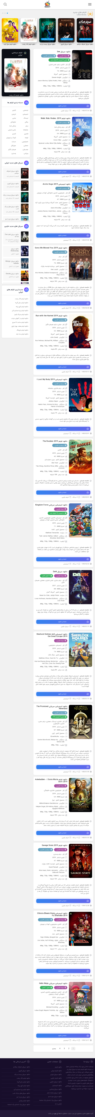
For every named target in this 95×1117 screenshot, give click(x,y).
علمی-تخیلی (12, 130)
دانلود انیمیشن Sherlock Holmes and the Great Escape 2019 (51, 635)
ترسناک (26, 118)
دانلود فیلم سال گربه (21, 303)
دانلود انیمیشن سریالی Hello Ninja (53, 983)
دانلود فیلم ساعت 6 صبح (20, 322)
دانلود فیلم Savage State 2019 (54, 845)
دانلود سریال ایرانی (56, 1074)
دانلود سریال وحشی (55, 1089)
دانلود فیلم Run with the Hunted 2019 (51, 316)
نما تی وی (57, 1114)
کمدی (14, 134)
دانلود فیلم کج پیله (22, 307)
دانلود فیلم (84, 1069)
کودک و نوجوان (11, 138)
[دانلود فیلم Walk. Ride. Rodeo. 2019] (82, 131)
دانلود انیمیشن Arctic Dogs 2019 (56, 184)
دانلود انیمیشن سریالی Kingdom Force (51, 505)
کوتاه (26, 138)
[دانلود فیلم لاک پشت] (16, 75)
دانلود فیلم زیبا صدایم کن (20, 311)
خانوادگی (13, 122)
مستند (14, 142)
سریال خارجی (65, 111)
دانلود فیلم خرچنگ (22, 330)
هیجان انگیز (12, 150)
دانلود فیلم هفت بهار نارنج (20, 326)
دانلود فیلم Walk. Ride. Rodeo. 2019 (55, 118)
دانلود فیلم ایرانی (56, 1071)
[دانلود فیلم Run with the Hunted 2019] (80, 331)
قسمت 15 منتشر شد (47, 39)
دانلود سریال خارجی (56, 1082)
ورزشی (26, 153)
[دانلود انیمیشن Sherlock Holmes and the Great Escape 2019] (80, 650)
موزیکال (13, 146)
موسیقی (25, 150)
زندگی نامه (12, 126)
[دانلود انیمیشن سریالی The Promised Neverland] (80, 722)
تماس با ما (58, 1104)
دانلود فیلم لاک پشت (21, 299)
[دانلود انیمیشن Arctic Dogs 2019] (82, 197)
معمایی (26, 146)
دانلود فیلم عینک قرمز (21, 314)
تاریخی (14, 114)
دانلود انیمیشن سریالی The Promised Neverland (51, 707)
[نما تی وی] (47, 4)
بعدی (54, 1049)
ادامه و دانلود (62, 106)
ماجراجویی (25, 142)
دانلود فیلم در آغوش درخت (19, 318)
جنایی (14, 118)
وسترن (13, 153)
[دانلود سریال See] (82, 65)
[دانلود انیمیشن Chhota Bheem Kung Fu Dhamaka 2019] (80, 929)
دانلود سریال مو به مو (55, 1097)
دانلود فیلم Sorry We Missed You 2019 (51, 248)
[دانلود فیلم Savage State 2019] (80, 861)
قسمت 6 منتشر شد (67, 39)
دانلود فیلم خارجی (56, 1078)
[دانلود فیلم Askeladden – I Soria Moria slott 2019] (80, 795)
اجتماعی (25, 110)
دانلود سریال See (63, 51)
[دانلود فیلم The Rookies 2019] (80, 457)
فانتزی (26, 134)
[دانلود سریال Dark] (80, 587)
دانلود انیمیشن (57, 1086)
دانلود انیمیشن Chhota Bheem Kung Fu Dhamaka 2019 (52, 914)
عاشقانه (25, 130)
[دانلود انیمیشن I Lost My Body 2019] (80, 395)
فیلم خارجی (65, 176)
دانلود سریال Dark (60, 571)
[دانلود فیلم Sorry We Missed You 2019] (80, 263)
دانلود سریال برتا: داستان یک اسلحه (50, 1100)
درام (27, 126)
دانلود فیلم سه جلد (22, 334)
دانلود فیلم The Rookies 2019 (55, 441)
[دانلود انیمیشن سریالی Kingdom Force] (80, 520)
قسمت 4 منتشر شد (85, 39)
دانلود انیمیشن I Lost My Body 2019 (52, 379)
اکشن (14, 110)
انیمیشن (66, 240)
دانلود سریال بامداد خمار (54, 1093)
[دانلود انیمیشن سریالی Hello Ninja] (80, 999)
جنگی (26, 122)
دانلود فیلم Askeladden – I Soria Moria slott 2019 (51, 780)
